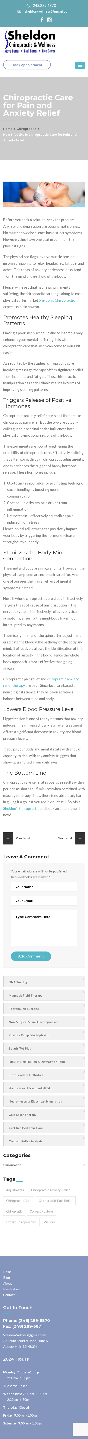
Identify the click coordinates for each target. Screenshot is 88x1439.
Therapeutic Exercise (24, 1008)
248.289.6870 (44, 5)
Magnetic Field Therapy (25, 995)
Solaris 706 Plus (20, 1048)
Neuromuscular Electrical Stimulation (35, 1101)
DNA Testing (18, 982)
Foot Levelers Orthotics (26, 1075)
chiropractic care (18, 1201)
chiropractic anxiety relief (50, 1190)
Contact (9, 1295)
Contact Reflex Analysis (26, 1141)
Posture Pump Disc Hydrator (29, 1035)
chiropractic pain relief (56, 1201)
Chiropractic (26, 129)
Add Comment (31, 956)
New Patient (12, 1289)
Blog (6, 1277)
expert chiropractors (21, 1222)
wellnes (49, 1222)
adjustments (15, 1190)
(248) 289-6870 (34, 1320)
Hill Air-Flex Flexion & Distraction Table (37, 1061)
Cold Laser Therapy (22, 1114)
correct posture (41, 1211)
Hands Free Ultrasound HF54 (29, 1088)
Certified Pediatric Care (26, 1128)
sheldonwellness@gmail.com (47, 11)
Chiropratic (14, 1211)
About (7, 1283)
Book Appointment (27, 65)
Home (7, 129)
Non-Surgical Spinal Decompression (34, 1022)
